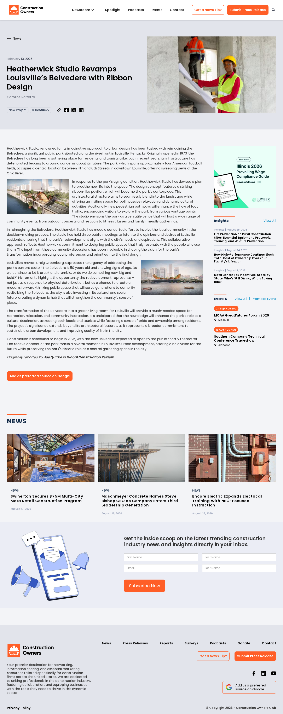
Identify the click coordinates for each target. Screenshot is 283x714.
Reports (166, 643)
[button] (85, 10)
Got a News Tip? (208, 9)
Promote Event (264, 299)
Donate (244, 643)
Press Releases (135, 643)
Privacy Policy (19, 708)
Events (156, 10)
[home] (26, 10)
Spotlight (113, 10)
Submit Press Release (248, 9)
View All (270, 221)
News (106, 643)
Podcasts (136, 10)
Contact (177, 10)
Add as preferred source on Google (40, 376)
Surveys (191, 643)
